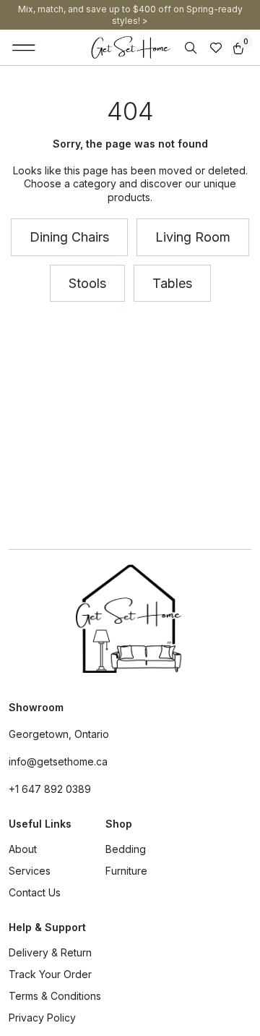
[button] (24, 47)
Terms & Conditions (55, 996)
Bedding (125, 849)
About (23, 849)
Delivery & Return (50, 952)
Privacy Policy (42, 1017)
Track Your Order (50, 974)
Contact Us (35, 892)
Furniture (126, 871)
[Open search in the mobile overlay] (192, 48)
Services (30, 871)
